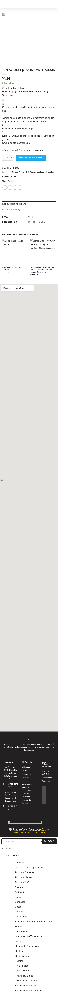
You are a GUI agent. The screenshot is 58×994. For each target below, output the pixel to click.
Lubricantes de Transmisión (29, 936)
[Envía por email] (20, 187)
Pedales (19, 961)
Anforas (19, 887)
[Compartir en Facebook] (9, 187)
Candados (20, 902)
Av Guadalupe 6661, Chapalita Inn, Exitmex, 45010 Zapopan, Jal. (10, 773)
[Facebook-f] (44, 788)
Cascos (19, 907)
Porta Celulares (23, 971)
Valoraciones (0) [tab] (11, 210)
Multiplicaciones (23, 956)
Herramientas (21, 931)
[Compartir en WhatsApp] (4, 187)
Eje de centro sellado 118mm (11, 268)
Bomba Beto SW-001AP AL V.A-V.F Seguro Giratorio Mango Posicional (42, 269)
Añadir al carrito (30, 157)
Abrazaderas (21, 862)
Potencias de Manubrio (26, 980)
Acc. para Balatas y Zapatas (29, 867)
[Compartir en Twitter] (15, 187)
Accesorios (13, 855)
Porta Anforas (21, 966)
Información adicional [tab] (14, 204)
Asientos (19, 892)
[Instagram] (44, 792)
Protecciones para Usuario (28, 990)
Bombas (19, 897)
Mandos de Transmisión (27, 946)
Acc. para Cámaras (24, 872)
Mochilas (19, 951)
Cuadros (19, 912)
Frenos (18, 926)
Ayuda (39, 150)
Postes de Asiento (24, 976)
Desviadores (21, 916)
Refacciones (50, 172)
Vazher (11, 181)
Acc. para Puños (23, 882)
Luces (18, 941)
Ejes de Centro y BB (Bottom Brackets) (28, 172)
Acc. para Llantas (23, 877)
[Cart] (49, 4)
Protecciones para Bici (26, 985)
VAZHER (13, 177)
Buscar (49, 841)
